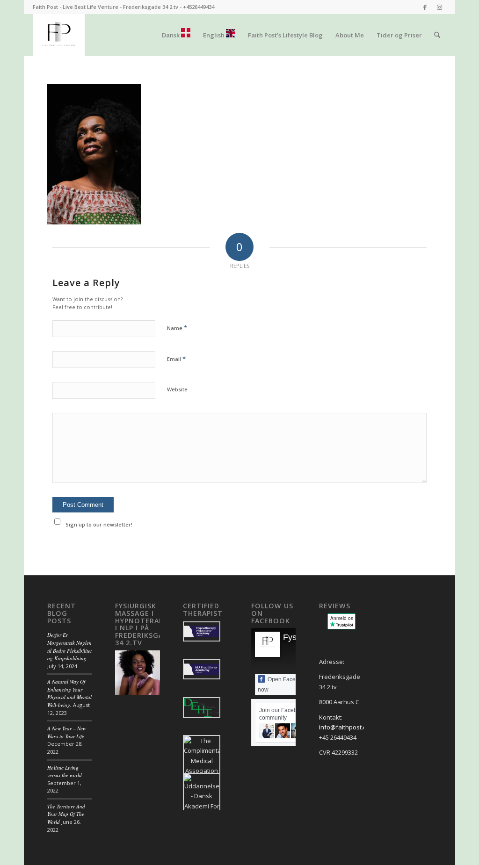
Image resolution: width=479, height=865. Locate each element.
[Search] (437, 35)
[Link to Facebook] (425, 7)
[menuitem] (176, 35)
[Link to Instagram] (439, 7)
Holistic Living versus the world (64, 771)
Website (177, 389)
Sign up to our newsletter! (98, 524)
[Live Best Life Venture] (59, 35)
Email (176, 358)
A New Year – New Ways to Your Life (66, 732)
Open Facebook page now (290, 684)
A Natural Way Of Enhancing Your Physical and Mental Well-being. (69, 693)
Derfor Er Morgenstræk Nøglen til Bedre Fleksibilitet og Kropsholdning (69, 646)
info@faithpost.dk (344, 727)
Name (177, 328)
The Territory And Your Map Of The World (66, 814)
